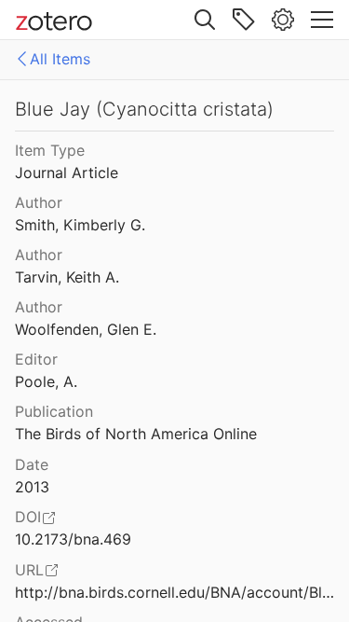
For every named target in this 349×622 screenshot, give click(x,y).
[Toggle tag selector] (243, 19)
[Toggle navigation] (322, 19)
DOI (28, 516)
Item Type (50, 150)
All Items (60, 58)
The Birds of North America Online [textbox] (136, 433)
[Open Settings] (282, 19)
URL (29, 569)
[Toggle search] (204, 19)
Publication (54, 411)
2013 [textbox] (32, 486)
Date (31, 464)
